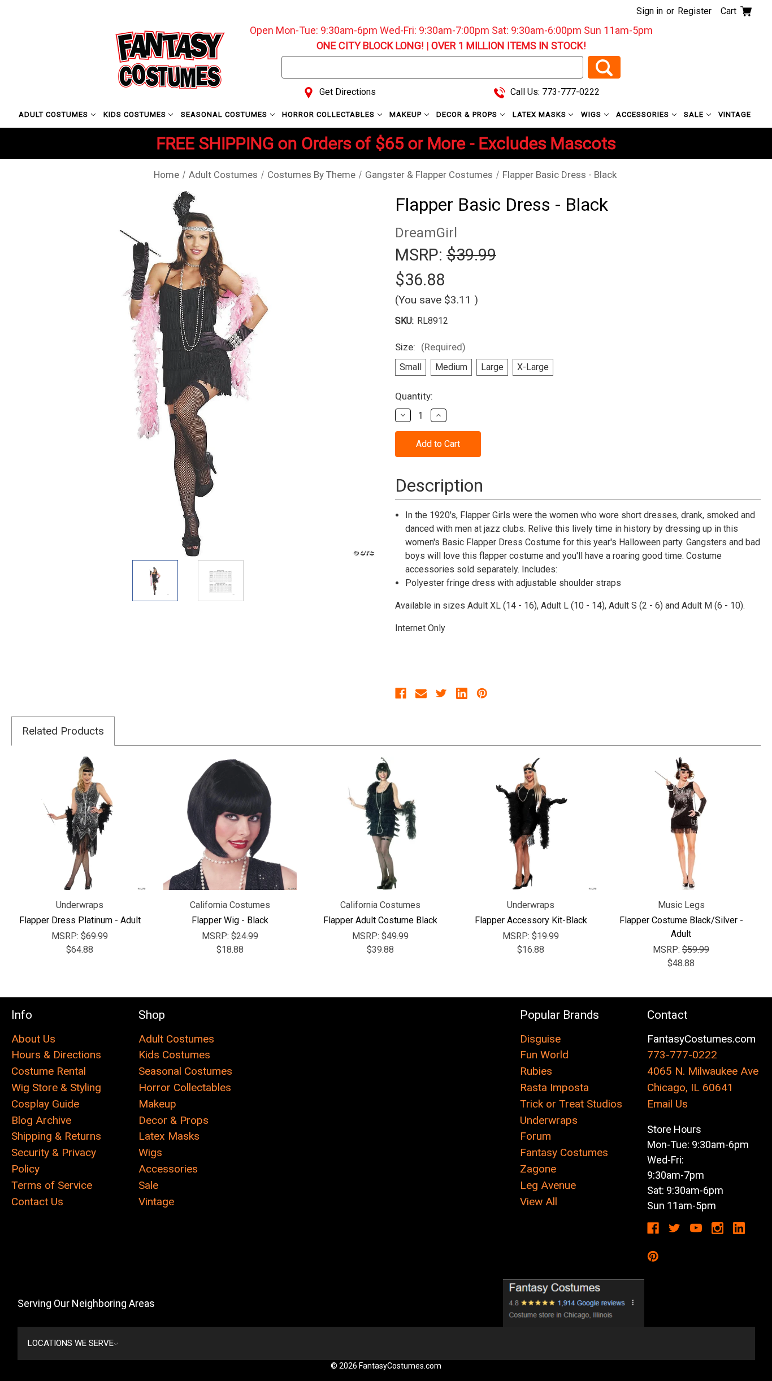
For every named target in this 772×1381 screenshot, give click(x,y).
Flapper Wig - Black (230, 920)
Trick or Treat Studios (571, 1103)
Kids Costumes (135, 114)
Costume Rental (48, 1071)
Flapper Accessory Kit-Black (531, 920)
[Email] (421, 693)
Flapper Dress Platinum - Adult (80, 920)
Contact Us (37, 1201)
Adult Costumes (54, 114)
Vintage (734, 114)
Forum (535, 1136)
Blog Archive (41, 1120)
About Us (33, 1038)
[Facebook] (400, 693)
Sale (695, 114)
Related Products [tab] (63, 730)
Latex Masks (541, 114)
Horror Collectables (329, 114)
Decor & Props (468, 114)
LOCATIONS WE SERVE (71, 1343)
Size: (430, 347)
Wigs (592, 114)
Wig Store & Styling (56, 1087)
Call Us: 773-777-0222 (554, 91)
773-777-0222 (682, 1054)
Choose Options (80, 823)
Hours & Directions (56, 1054)
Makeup (406, 114)
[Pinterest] (482, 693)
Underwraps (549, 1120)
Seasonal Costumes (225, 114)
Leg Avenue (548, 1185)
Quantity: (414, 396)
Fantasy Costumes (564, 1152)
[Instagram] (717, 1228)
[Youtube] (696, 1228)
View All (538, 1201)
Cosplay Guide (45, 1103)
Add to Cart (230, 823)
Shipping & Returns (56, 1136)
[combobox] (432, 67)
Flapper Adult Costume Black (380, 920)
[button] (573, 1303)
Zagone (538, 1168)
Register (695, 11)
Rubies (536, 1071)
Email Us (667, 1103)
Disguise (540, 1038)
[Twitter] (441, 693)
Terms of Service (51, 1185)
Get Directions (346, 91)
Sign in (649, 11)
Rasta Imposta (554, 1087)
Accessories (643, 114)
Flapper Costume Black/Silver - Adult (681, 927)
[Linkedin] (461, 693)
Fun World (544, 1054)
